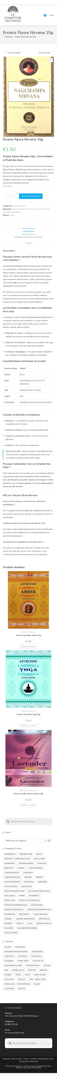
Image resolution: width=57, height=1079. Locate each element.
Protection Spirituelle (29, 900)
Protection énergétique (16, 905)
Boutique (6, 1059)
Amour (39, 854)
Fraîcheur (29, 882)
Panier (25, 1059)
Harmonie (42, 882)
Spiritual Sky (40, 975)
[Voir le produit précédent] (5, 53)
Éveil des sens (11, 933)
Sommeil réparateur (25, 919)
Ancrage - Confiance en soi (17, 859)
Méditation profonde (15, 891)
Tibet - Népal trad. (37, 979)
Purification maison (14, 910)
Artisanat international (16, 952)
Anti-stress (39, 859)
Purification (45, 209)
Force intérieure (12, 882)
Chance (20, 868)
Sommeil (8, 919)
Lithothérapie (11, 886)
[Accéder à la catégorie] (49, 841)
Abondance (10, 854)
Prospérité (34, 896)
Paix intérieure (35, 209)
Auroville (9, 956)
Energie (39, 877)
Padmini (8, 975)
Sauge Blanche (40, 914)
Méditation (25, 209)
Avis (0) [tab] (28, 243)
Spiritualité (16, 212)
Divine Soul (36, 956)
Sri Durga (9, 979)
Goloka (46, 965)
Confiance (28, 873)
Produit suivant (44, 53)
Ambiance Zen (25, 854)
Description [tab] (28, 231)
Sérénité (8, 923)
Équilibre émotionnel (27, 928)
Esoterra (9, 961)
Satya (27, 975)
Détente (28, 877)
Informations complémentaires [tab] (28, 237)
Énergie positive (43, 923)
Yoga (29, 923)
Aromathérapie (26, 863)
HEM (6, 970)
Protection (10, 900)
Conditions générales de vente (41, 1059)
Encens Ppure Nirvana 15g (25, 37)
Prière (22, 896)
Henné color (18, 970)
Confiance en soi (12, 877)
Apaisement (10, 863)
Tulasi (37, 984)
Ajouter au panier (31, 196)
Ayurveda (41, 863)
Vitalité (19, 923)
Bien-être (16, 209)
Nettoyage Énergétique (39, 891)
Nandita (43, 970)
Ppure (24, 206)
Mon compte (16, 1059)
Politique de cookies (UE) (28, 1061)
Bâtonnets (17, 206)
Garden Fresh (32, 790)
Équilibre (9, 928)
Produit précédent (13, 53)
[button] (51, 60)
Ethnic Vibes (22, 961)
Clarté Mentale (35, 868)
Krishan (32, 970)
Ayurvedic (24, 632)
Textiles (21, 979)
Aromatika (20, 947)
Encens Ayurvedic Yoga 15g (28, 714)
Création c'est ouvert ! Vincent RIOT (28, 1068)
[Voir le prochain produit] (52, 53)
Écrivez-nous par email (14, 1032)
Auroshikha (37, 952)
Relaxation (7, 212)
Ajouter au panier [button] (28, 646)
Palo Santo (10, 896)
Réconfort (24, 914)
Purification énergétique (39, 910)
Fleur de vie (38, 961)
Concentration (12, 873)
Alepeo (8, 947)
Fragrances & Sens (13, 965)
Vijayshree (9, 989)
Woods (21, 989)
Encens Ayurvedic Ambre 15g (28, 635)
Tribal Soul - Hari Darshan (17, 984)
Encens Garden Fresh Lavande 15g (28, 793)
